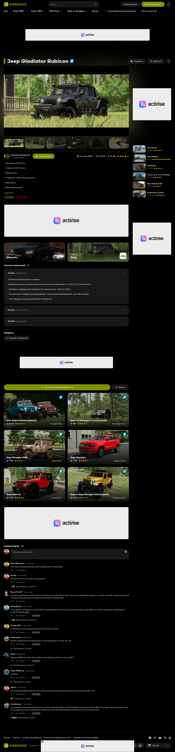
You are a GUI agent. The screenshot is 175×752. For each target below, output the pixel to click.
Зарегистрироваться (153, 4)
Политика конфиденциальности (57, 737)
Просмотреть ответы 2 (26, 587)
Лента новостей (148, 11)
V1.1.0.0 (18, 310)
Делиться (158, 61)
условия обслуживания (32, 737)
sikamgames (16, 606)
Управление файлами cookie (85, 737)
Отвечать (22, 570)
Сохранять (138, 61)
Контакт (7, 737)
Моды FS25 (18, 11)
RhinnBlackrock (18, 563)
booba (13, 575)
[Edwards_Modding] (7, 156)
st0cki (13, 687)
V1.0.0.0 (18, 321)
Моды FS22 (36, 11)
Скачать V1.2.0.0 (58, 387)
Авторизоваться (130, 4)
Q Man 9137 (15, 625)
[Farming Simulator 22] (72, 61)
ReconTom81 (16, 592)
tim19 (13, 654)
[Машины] (58, 257)
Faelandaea (16, 637)
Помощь (16, 737)
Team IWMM (16, 671)
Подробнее (8, 193)
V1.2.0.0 (18, 273)
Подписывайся (45, 156)
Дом (6, 11)
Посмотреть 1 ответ (22, 649)
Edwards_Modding (19, 155)
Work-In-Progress (76, 11)
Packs (95, 11)
